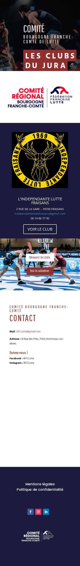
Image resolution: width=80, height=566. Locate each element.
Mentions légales (40, 484)
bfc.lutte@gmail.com (29, 331)
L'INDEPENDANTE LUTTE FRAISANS (40, 200)
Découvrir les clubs (39, 257)
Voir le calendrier (39, 271)
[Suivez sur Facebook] (30, 512)
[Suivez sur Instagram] (38, 512)
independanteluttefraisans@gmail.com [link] (40, 213)
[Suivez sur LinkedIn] (46, 512)
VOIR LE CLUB (40, 229)
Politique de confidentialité (40, 489)
